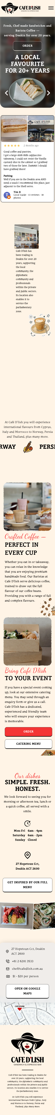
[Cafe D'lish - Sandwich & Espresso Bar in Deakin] (20, 8)
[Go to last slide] (6, 93)
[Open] (51, 8)
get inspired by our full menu (27, 885)
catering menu (28, 744)
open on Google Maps (27, 991)
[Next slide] (48, 93)
